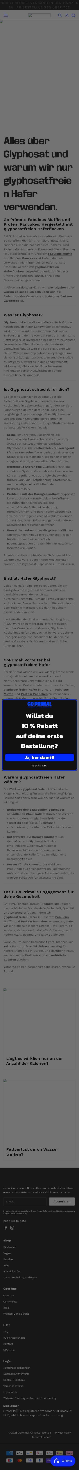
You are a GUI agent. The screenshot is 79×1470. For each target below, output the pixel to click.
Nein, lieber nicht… (39, 765)
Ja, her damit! (39, 757)
